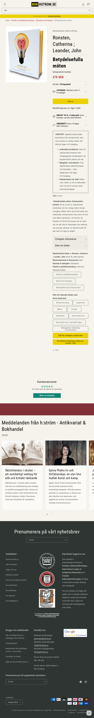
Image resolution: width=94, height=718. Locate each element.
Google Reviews (54, 16)
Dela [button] (56, 350)
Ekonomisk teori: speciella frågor (69, 322)
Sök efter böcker (11, 564)
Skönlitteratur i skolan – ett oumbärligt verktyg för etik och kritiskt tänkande (21, 474)
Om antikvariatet (11, 585)
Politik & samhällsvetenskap (67, 274)
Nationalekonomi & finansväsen (68, 288)
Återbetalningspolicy (59, 710)
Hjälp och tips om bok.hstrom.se (17, 662)
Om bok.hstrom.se (12, 559)
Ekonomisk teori (78, 316)
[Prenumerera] (65, 540)
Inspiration (80, 303)
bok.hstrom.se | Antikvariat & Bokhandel (28, 710)
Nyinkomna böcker (12, 575)
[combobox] (47, 10)
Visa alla (5, 435)
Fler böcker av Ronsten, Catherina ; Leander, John (70, 342)
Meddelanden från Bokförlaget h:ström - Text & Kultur (16, 650)
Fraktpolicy (72, 712)
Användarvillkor (83, 710)
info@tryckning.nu (41, 645)
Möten (59, 309)
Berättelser (60, 316)
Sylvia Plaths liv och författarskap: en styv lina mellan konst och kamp (65, 474)
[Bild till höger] (52, 514)
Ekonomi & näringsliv (64, 281)
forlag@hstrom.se (41, 652)
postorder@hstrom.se (42, 639)
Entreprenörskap (62, 303)
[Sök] (89, 10)
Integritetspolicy (72, 710)
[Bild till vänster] (41, 514)
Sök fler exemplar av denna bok (70, 335)
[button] (4, 4)
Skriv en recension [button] (47, 395)
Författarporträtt (11, 643)
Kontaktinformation (82, 712)
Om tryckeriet (10, 596)
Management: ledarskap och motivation (70, 329)
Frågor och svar (11, 570)
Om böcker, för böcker (13, 656)
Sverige (74, 309)
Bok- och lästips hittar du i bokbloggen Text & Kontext (15, 636)
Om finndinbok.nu (12, 601)
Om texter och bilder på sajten (16, 580)
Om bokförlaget (11, 590)
